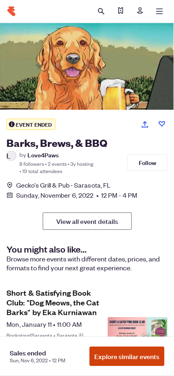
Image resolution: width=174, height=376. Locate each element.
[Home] (11, 11)
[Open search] (101, 11)
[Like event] (162, 124)
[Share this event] (145, 124)
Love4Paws (43, 155)
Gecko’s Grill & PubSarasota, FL (63, 185)
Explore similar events (126, 356)
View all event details (87, 221)
